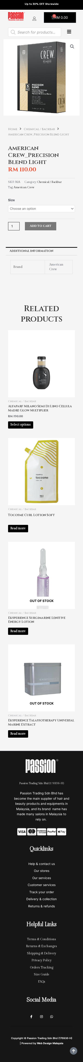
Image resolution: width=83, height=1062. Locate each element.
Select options (20, 424)
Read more (18, 528)
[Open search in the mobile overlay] (34, 32)
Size (11, 200)
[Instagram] (41, 1016)
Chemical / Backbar (39, 129)
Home (12, 129)
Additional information (31, 251)
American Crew (24, 187)
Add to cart (40, 226)
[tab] (41, 251)
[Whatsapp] (51, 1016)
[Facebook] (31, 1016)
